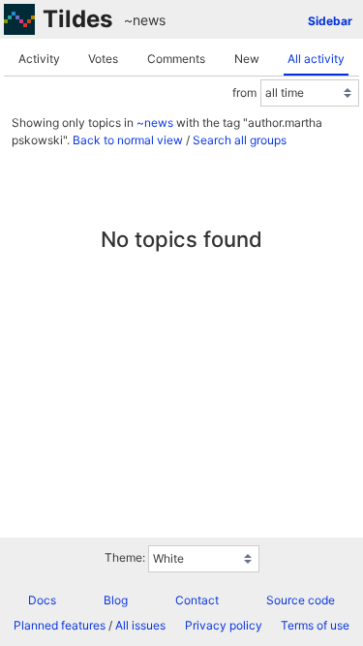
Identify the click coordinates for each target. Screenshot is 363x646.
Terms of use (315, 625)
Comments (176, 58)
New (246, 58)
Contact (197, 600)
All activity (316, 58)
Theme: (125, 557)
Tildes (77, 19)
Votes (103, 58)
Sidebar (330, 21)
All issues (140, 625)
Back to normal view (128, 140)
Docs (42, 600)
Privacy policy (223, 625)
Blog (116, 600)
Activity (39, 58)
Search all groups (240, 140)
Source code (300, 600)
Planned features (60, 625)
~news (145, 20)
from (244, 92)
